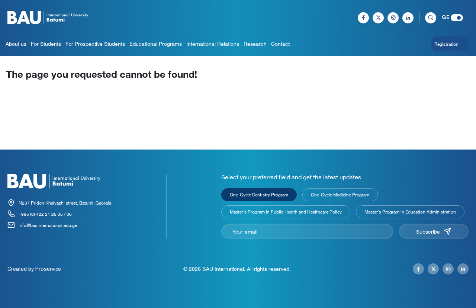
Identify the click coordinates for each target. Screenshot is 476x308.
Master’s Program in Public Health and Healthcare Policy (286, 212)
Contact (280, 44)
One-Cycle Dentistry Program (259, 195)
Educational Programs (155, 44)
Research (255, 44)
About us (16, 44)
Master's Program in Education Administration (410, 212)
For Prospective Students (95, 44)
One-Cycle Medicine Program (340, 195)
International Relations (212, 44)
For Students (46, 44)
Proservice (48, 269)
